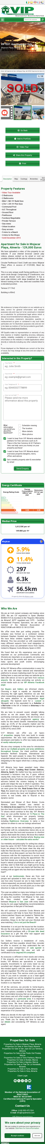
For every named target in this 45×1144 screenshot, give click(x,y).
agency (36, 719)
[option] (23, 112)
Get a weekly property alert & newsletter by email (24, 461)
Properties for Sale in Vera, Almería (22, 1071)
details (7, 1022)
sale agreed (35, 948)
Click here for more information (27, 1128)
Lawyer (38, 701)
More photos (27, 434)
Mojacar (12, 902)
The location (27, 428)
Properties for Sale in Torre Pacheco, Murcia (22, 1058)
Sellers (20, 689)
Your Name (9, 363)
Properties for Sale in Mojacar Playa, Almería (22, 1044)
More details (27, 431)
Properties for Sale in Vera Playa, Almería (22, 1046)
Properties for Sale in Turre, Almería (22, 1069)
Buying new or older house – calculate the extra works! (22, 838)
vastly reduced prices (12, 742)
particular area (24, 999)
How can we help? (11, 395)
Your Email (9, 374)
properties (8, 735)
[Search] (42, 19)
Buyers (8, 689)
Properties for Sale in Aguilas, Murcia (22, 1062)
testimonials (18, 876)
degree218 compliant (25, 952)
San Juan (24, 902)
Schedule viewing (29, 425)
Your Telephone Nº (12, 384)
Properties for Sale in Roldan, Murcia (22, 1060)
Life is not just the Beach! (24, 922)
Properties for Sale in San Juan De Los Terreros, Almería (22, 1050)
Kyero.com (29, 596)
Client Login (22, 1076)
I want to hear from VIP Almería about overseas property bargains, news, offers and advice (22, 453)
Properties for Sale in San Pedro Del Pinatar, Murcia (22, 1054)
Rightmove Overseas (19, 821)
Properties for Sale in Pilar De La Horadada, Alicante (22, 1065)
